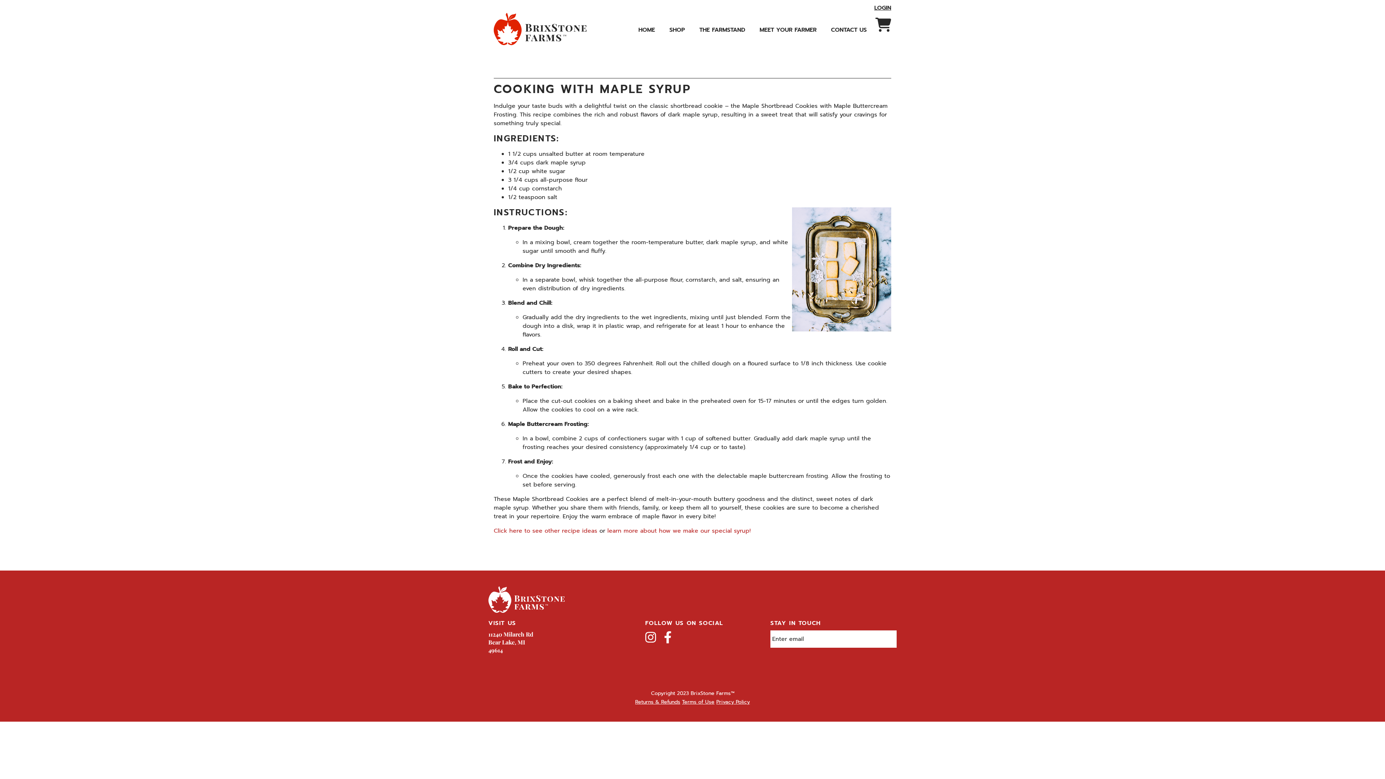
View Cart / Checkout (883, 24)
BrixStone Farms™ (540, 29)
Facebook (668, 637)
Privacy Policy (733, 702)
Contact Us (849, 30)
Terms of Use (698, 702)
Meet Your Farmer (788, 30)
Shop (677, 30)
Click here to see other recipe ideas (545, 531)
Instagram (651, 637)
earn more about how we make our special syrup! (680, 531)
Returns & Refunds (657, 702)
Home (646, 30)
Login (882, 8)
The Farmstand (722, 30)
